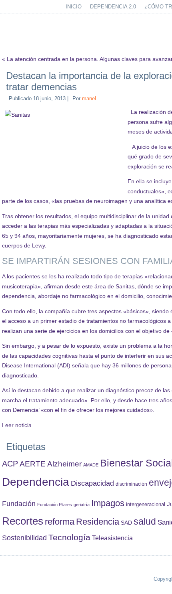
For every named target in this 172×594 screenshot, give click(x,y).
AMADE (90, 464)
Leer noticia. (17, 425)
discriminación (131, 484)
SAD (126, 522)
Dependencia (35, 482)
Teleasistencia (112, 537)
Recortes (22, 521)
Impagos (107, 503)
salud (145, 522)
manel (89, 98)
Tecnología (69, 537)
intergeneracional (145, 504)
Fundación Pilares (54, 504)
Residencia (97, 522)
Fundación (19, 504)
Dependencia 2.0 (113, 7)
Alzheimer (64, 464)
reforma (59, 522)
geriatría (82, 504)
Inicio (74, 7)
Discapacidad (92, 483)
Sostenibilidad (24, 538)
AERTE (33, 464)
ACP (10, 463)
